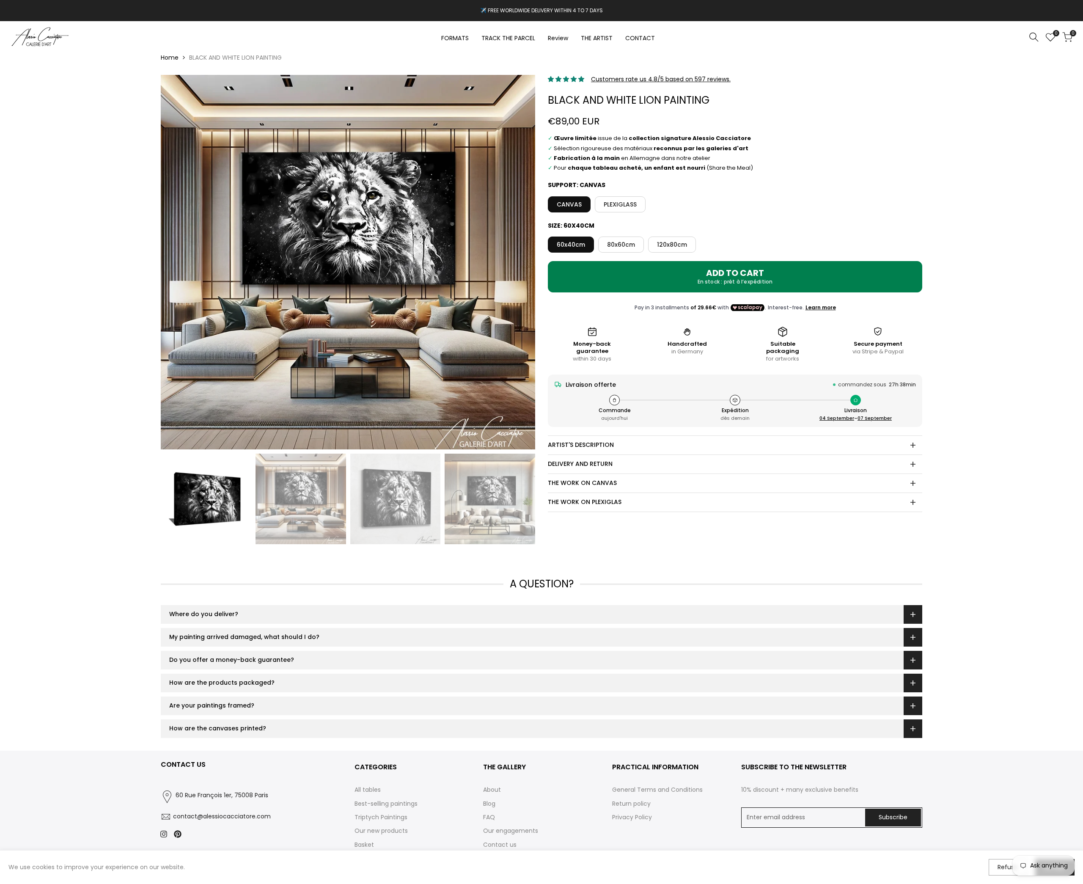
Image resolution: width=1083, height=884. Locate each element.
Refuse (1008, 867)
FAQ (489, 817)
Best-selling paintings (386, 803)
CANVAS (569, 204)
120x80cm (672, 244)
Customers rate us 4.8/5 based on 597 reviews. (661, 79)
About (492, 789)
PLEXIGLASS (620, 204)
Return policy (631, 803)
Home (170, 57)
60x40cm (571, 244)
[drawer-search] (1034, 37)
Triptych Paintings (381, 817)
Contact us (500, 844)
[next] (518, 262)
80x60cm (621, 244)
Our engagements (510, 830)
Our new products (381, 830)
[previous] (177, 262)
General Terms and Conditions (657, 789)
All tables (368, 789)
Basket (364, 844)
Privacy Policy (632, 817)
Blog (489, 803)
